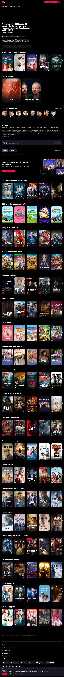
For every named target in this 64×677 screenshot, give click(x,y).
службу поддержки (19, 673)
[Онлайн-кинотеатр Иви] (4, 2)
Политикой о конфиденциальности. (42, 671)
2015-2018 (6, 35)
